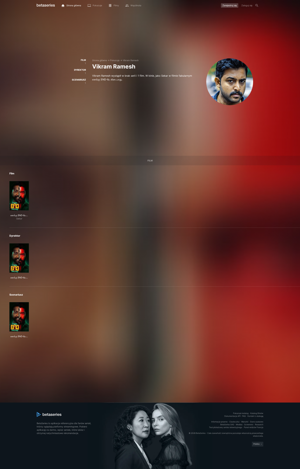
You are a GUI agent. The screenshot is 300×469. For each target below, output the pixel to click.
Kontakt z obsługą (255, 416)
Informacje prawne (219, 422)
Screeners (248, 424)
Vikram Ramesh (131, 60)
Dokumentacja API (232, 416)
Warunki (244, 422)
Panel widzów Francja (253, 427)
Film (150, 160)
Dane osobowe (256, 422)
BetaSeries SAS (227, 424)
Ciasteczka (234, 422)
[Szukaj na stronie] (257, 5)
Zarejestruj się (229, 5)
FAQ (244, 416)
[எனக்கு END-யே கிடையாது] (19, 195)
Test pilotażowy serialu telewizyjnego (225, 427)
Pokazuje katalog (240, 413)
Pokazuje (115, 60)
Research (259, 424)
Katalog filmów (256, 413)
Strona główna (99, 60)
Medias (239, 424)
